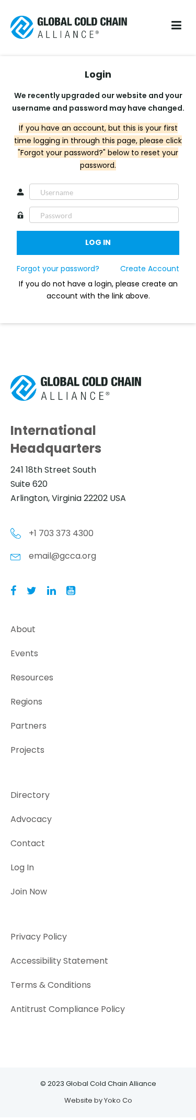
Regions (26, 702)
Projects (27, 750)
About (23, 629)
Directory (30, 795)
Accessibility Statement (59, 961)
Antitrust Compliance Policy (67, 1009)
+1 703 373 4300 (61, 533)
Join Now (28, 892)
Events (24, 653)
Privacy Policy (38, 937)
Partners (28, 726)
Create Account (149, 268)
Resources (31, 677)
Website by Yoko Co (98, 1100)
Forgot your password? (58, 268)
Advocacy (31, 819)
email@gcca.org (62, 556)
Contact (27, 843)
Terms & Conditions (50, 985)
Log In (22, 867)
